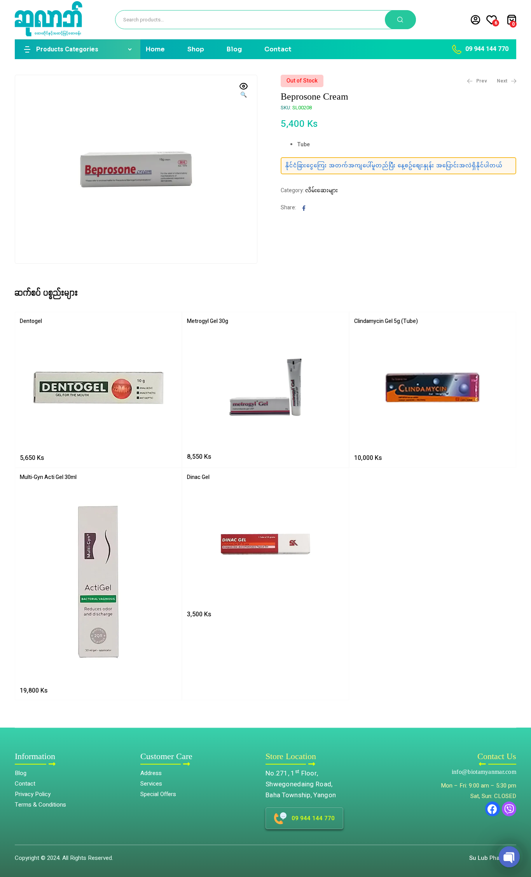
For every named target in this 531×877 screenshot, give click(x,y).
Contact (278, 49)
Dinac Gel (198, 477)
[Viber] (509, 809)
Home (155, 49)
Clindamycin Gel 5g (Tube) (386, 321)
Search (400, 19)
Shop (195, 49)
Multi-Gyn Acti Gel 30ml (48, 477)
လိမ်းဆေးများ (321, 190)
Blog (234, 49)
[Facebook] (492, 809)
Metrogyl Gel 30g (207, 321)
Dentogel (31, 321)
